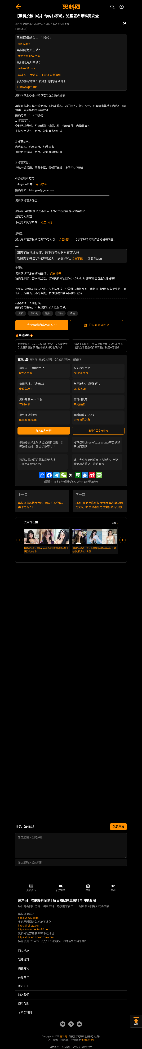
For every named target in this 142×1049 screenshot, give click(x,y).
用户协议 (54, 1047)
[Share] (42, 475)
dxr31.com (80, 388)
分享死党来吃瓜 (99, 325)
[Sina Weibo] (92, 475)
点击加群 (64, 239)
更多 (114, 523)
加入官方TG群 (44, 430)
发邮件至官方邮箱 (98, 430)
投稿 (47, 313)
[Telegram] (56, 475)
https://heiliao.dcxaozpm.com (36, 937)
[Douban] (78, 475)
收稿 (72, 313)
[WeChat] (63, 475)
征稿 (60, 313)
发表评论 (118, 826)
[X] (71, 475)
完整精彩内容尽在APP (41, 325)
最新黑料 (21, 29)
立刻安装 (24, 404)
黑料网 (34, 313)
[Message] (99, 475)
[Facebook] (49, 475)
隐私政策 (65, 1047)
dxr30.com (25, 388)
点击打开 (55, 273)
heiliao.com (81, 372)
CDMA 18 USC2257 (82, 1047)
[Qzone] (85, 475)
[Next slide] (122, 540)
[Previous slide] (19, 540)
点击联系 (41, 184)
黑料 (20, 313)
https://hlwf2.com (28, 917)
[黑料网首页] (71, 7)
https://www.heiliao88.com (34, 929)
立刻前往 (79, 404)
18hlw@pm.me (27, 87)
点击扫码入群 (82, 419)
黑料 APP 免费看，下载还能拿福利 (39, 75)
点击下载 (46, 222)
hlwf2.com (23, 43)
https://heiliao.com (28, 56)
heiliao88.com (26, 68)
